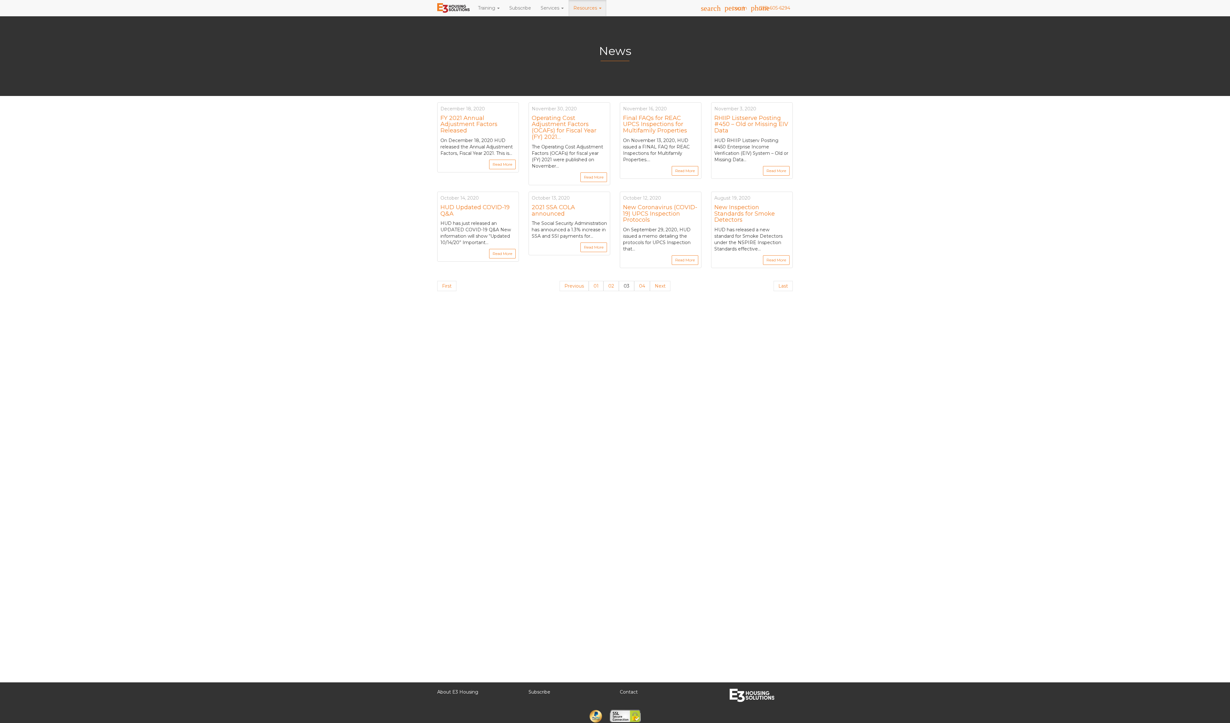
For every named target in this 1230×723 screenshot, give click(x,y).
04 (642, 286)
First (447, 286)
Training (487, 8)
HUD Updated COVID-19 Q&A (475, 210)
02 (611, 286)
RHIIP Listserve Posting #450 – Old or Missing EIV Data (751, 124)
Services (551, 8)
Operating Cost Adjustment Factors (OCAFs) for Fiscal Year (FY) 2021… (564, 127)
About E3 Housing (457, 692)
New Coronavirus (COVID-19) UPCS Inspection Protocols (660, 214)
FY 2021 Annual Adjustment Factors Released (468, 124)
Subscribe (520, 8)
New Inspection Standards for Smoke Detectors (744, 214)
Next (660, 286)
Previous (574, 286)
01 (596, 286)
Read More (502, 164)
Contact (629, 692)
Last (783, 286)
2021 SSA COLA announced (553, 210)
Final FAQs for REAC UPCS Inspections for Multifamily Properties (655, 124)
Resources (585, 8)
